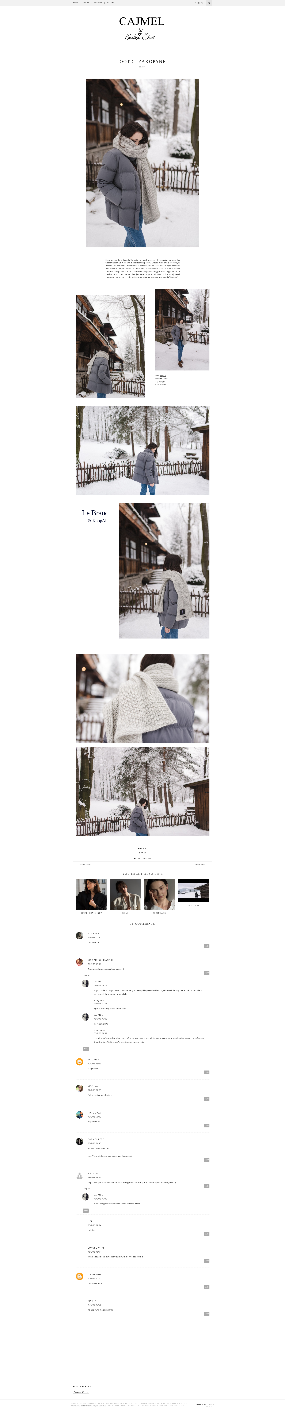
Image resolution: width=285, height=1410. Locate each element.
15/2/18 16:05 (94, 1278)
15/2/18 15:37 (94, 1251)
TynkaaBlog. (96, 933)
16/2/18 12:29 (100, 1018)
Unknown (94, 1274)
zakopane (147, 858)
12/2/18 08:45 (94, 964)
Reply (207, 946)
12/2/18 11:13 (100, 985)
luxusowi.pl (96, 1247)
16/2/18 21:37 (100, 1033)
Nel (90, 1221)
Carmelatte (96, 1139)
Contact (98, 3)
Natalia (93, 1173)
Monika (93, 1086)
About (86, 3)
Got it (211, 1404)
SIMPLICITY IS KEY (91, 913)
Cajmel (98, 981)
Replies (87, 975)
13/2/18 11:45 (94, 1143)
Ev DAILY (93, 1059)
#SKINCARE (159, 913)
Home (75, 3)
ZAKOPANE (193, 905)
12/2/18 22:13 (94, 1090)
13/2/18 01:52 (94, 1116)
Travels (111, 3)
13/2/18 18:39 (94, 1177)
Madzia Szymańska (101, 960)
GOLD (125, 913)
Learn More (201, 1404)
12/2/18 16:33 (94, 1063)
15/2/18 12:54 (94, 1225)
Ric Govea (94, 1112)
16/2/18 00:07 (100, 1003)
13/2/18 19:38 (100, 1198)
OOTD (139, 858)
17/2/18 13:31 (94, 1304)
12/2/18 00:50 (94, 937)
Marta (92, 1300)
